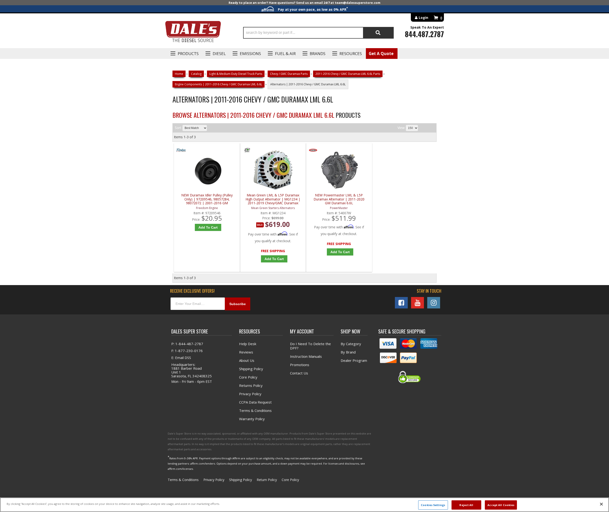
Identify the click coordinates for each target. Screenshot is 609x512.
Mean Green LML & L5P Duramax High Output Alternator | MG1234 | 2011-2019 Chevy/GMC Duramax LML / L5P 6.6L (273, 199)
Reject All (466, 505)
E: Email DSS (181, 357)
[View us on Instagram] (433, 302)
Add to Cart (208, 227)
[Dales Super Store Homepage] (193, 33)
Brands (317, 53)
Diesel (219, 53)
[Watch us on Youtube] (417, 302)
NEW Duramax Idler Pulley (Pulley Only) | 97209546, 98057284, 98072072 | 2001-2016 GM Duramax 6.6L (207, 199)
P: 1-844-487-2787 (187, 343)
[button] (318, 33)
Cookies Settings (433, 505)
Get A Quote (381, 53)
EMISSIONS (250, 53)
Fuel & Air (285, 53)
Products (188, 53)
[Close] (601, 504)
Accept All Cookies (500, 505)
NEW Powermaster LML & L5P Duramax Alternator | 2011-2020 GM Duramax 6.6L (339, 199)
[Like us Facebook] (401, 302)
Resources (350, 53)
